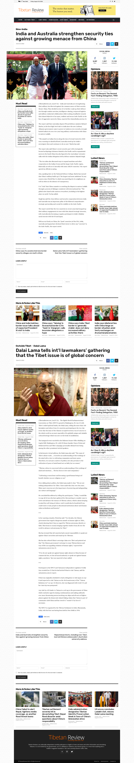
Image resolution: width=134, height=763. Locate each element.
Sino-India (21, 29)
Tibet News (102, 177)
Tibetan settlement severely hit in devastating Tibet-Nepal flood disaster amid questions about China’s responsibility (108, 167)
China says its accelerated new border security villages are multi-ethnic (31, 252)
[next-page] (95, 151)
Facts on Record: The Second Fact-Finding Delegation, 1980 (104, 94)
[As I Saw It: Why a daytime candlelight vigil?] (104, 120)
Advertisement (104, 761)
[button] (113, 20)
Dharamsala (102, 190)
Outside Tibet (102, 160)
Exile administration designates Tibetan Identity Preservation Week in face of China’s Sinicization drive (107, 195)
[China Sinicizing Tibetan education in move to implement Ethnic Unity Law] (94, 180)
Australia (46, 232)
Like (95, 57)
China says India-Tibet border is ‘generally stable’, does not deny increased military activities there (26, 140)
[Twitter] (114, 1)
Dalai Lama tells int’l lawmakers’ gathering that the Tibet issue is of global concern (70, 252)
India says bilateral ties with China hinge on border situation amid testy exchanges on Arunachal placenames (106, 328)
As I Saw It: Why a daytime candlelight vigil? (102, 135)
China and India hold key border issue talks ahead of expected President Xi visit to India (25, 114)
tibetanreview (99, 91)
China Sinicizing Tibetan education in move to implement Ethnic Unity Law (108, 181)
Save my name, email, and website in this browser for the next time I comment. (40, 286)
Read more (95, 106)
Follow (104, 57)
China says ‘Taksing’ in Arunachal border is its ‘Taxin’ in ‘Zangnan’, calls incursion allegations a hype (26, 127)
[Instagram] (112, 1)
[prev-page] (92, 151)
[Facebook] (110, 1)
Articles (92, 91)
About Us (96, 761)
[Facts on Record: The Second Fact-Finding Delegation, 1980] (104, 80)
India (51, 232)
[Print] (116, 44)
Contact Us (113, 761)
